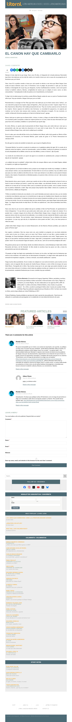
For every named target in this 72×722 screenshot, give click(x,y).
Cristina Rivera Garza (13, 596)
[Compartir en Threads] (20, 70)
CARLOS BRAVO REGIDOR (14, 554)
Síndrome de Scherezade (14, 567)
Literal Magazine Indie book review (28, 708)
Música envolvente (11, 642)
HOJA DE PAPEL (10, 636)
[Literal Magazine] (14, 4)
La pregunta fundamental (12, 669)
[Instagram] (29, 487)
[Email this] (28, 70)
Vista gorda (10, 647)
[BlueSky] (47, 487)
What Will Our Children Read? (16, 528)
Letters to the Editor (51, 705)
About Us (25, 705)
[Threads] (42, 487)
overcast (9, 598)
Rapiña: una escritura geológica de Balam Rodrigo (19, 599)
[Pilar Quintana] (15, 319)
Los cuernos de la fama (12, 569)
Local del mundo (11, 616)
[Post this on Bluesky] (22, 70)
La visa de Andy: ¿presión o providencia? (16, 557)
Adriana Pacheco (11, 530)
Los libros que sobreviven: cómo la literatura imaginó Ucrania (28, 518)
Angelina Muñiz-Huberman (15, 639)
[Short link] (31, 70)
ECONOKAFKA (10, 543)
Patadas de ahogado (11, 605)
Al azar (8, 640)
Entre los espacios (12, 668)
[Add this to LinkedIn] (14, 70)
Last (37, 501)
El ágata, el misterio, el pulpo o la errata (16, 681)
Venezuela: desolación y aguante (14, 611)
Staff (13, 705)
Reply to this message (22, 369)
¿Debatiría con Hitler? (14, 523)
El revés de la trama (13, 573)
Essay (7, 15)
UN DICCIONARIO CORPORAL (14, 628)
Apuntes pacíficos (10, 575)
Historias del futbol (11, 654)
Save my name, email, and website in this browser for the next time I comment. (28, 460)
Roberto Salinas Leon (14, 603)
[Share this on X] (25, 70)
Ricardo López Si (12, 651)
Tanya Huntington (12, 684)
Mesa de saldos (11, 674)
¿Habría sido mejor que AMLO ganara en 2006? (18, 544)
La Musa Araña (11, 634)
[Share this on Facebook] (11, 70)
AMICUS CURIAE (10, 549)
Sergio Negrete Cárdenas (15, 542)
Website (7, 452)
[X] (33, 487)
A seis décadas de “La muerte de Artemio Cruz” (18, 618)
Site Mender (46, 716)
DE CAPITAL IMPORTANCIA (13, 604)
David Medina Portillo (14, 672)
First (12, 501)
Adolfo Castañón (12, 615)
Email (7, 446)
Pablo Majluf (11, 525)
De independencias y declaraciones (15, 551)
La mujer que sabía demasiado (14, 648)
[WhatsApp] (17, 70)
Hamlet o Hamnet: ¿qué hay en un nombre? (17, 687)
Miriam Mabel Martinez (14, 645)
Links (37, 705)
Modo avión (10, 622)
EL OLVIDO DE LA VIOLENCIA (14, 630)
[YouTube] (38, 487)
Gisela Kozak (10, 609)
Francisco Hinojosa (13, 633)
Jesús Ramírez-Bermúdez (14, 627)
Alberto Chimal (11, 584)
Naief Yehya (10, 590)
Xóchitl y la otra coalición (53, 327)
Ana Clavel (10, 566)
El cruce (9, 586)
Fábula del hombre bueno (12, 675)
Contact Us (45, 708)
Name (7, 440)
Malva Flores (11, 678)
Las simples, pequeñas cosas (13, 624)
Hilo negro (9, 680)
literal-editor (10, 519)
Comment (8, 419)
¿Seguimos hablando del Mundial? (15, 593)
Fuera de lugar (11, 610)
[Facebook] (24, 487)
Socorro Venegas (12, 621)
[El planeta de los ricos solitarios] (36, 319)
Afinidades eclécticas (13, 561)
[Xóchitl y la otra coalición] (57, 319)
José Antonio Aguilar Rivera (16, 548)
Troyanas (9, 580)
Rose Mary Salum (12, 666)
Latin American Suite (13, 686)
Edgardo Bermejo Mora (14, 572)
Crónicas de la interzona (14, 592)
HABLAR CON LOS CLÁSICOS (14, 587)
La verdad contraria (13, 555)
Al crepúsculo (11, 653)
